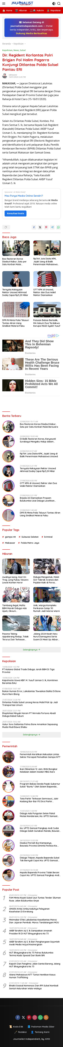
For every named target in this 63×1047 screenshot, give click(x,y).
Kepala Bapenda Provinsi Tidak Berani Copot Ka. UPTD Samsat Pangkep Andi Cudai (39, 874)
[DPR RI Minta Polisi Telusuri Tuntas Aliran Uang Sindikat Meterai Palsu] (16, 309)
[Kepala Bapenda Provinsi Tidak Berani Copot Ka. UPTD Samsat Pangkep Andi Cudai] (8, 875)
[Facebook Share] (34, 227)
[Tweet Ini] (40, 227)
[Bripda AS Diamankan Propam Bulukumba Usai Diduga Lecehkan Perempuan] (8, 500)
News (16, 50)
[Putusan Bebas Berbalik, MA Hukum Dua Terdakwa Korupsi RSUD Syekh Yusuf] (47, 309)
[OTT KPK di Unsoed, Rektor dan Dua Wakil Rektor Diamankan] (47, 279)
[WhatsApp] (40, 1017)
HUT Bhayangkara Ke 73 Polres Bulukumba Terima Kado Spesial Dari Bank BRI (31, 954)
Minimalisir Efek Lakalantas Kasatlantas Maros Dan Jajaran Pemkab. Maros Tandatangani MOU (34, 921)
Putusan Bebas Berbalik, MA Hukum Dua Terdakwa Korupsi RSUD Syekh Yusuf (46, 323)
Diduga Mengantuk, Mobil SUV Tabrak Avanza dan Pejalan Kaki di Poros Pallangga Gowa (46, 580)
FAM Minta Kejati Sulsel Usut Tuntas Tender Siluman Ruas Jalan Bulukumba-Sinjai (35, 899)
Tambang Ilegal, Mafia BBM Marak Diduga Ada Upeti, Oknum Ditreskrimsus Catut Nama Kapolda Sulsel (15, 608)
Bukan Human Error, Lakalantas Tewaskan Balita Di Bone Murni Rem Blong (31, 692)
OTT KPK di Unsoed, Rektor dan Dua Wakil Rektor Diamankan (44, 292)
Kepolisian (7, 50)
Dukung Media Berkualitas (31, 33)
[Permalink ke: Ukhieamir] (5, 76)
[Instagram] (34, 1017)
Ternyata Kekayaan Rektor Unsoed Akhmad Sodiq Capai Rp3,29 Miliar (15, 292)
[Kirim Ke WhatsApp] (58, 227)
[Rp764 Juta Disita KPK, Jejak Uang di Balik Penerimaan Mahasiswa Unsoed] (47, 248)
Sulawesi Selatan (30, 537)
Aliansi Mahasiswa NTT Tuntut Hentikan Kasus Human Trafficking (32, 976)
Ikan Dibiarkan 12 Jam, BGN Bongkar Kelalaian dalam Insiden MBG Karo (38, 770)
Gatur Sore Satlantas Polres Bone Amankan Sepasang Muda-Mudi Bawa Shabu (30, 725)
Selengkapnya (30, 649)
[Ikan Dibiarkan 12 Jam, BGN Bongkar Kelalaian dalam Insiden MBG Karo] (8, 772)
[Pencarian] (59, 3)
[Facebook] (17, 1017)
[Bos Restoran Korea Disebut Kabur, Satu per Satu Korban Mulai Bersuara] (16, 248)
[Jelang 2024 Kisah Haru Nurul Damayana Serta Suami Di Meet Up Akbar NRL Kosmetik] (47, 623)
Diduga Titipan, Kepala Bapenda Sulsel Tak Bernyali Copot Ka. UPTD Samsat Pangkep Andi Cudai (39, 859)
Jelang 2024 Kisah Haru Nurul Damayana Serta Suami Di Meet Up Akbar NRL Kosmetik (45, 636)
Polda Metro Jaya (30, 543)
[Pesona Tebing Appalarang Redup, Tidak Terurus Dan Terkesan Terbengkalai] (16, 623)
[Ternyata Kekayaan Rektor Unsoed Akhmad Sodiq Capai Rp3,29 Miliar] (16, 279)
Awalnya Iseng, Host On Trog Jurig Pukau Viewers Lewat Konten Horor (15, 580)
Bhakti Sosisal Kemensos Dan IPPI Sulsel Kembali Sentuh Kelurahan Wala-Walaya (33, 987)
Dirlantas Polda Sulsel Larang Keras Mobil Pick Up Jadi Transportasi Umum (30, 703)
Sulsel (23, 50)
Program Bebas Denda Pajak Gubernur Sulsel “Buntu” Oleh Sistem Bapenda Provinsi (40, 785)
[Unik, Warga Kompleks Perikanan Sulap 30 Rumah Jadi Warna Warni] (47, 594)
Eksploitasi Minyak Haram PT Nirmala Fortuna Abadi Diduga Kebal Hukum (29, 714)
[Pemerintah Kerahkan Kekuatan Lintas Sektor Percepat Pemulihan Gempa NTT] (8, 757)
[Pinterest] (29, 1017)
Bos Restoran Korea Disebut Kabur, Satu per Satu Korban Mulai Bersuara (14, 261)
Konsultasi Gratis (15, 213)
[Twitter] (23, 1017)
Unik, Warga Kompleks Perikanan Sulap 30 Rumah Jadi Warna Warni (46, 608)
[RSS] (46, 1017)
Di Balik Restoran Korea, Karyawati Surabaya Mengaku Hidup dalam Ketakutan (38, 440)
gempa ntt (10, 537)
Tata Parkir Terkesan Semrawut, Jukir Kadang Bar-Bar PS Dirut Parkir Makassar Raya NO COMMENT (39, 800)
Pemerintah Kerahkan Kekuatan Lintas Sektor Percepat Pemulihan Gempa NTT (40, 755)
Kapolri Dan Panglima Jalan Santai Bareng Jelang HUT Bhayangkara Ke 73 (34, 965)
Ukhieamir (13, 75)
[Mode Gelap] (54, 3)
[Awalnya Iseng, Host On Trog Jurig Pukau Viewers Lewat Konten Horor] (16, 566)
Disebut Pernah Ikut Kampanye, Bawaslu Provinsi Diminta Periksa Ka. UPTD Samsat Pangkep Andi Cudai (38, 844)
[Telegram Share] (52, 227)
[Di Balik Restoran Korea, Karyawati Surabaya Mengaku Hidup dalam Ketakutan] (8, 441)
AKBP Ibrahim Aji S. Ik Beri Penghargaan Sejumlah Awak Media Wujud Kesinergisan (34, 943)
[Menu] (4, 3)
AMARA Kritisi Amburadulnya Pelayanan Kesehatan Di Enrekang (29, 910)
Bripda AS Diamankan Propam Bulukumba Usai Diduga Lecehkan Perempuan (37, 499)
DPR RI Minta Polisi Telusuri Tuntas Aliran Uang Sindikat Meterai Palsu (15, 323)
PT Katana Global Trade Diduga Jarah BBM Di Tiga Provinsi (28, 671)
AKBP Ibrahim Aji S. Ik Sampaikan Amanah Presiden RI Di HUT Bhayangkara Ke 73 (30, 932)
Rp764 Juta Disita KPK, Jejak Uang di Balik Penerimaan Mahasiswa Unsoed (45, 261)
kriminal (48, 537)
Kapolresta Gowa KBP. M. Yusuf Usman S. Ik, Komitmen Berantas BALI (30, 681)
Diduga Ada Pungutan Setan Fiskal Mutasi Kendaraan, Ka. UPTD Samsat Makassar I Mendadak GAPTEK (38, 815)
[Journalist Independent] (23, 3)
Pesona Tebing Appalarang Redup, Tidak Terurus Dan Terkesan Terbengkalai (15, 636)
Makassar (10, 543)
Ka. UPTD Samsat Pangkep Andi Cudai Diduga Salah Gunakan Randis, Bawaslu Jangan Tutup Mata (40, 829)
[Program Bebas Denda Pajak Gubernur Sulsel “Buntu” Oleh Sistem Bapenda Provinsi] (8, 786)
